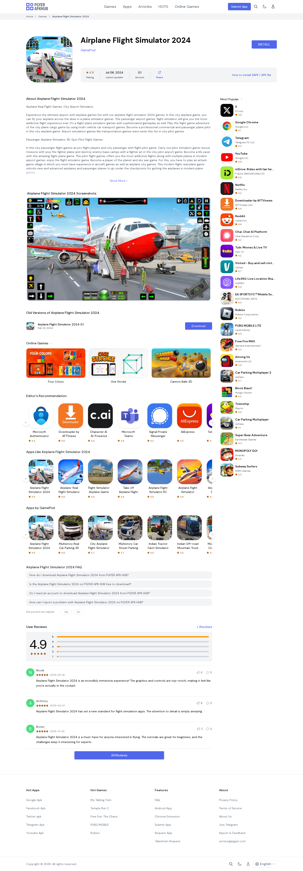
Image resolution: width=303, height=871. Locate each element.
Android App (163, 808)
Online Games (187, 6)
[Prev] (34, 249)
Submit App (239, 6)
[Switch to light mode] (264, 6)
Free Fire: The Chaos (104, 816)
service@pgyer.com (232, 841)
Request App (163, 833)
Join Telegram (228, 825)
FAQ (157, 800)
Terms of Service (230, 808)
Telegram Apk (35, 825)
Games (110, 6)
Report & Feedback (232, 833)
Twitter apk (33, 816)
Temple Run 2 (99, 808)
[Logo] (37, 6)
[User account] (273, 6)
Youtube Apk (35, 833)
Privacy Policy (228, 800)
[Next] (204, 249)
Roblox (95, 833)
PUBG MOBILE (99, 825)
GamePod (88, 50)
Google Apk (34, 800)
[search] (256, 6)
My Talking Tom (100, 800)
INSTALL (264, 44)
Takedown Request (167, 841)
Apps (127, 6)
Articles (145, 6)
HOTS (163, 6)
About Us (225, 816)
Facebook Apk (36, 808)
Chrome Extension (167, 816)
